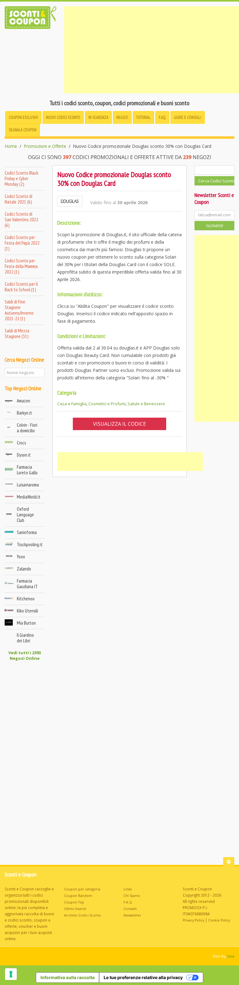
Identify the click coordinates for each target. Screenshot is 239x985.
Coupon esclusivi (23, 117)
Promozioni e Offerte (45, 146)
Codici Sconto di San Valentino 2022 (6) (21, 219)
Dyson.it (24, 455)
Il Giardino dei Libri (25, 638)
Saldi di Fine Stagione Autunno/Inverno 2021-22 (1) (19, 310)
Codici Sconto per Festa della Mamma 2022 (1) (21, 266)
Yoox (21, 557)
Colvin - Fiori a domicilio (27, 428)
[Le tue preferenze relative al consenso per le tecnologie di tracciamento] (11, 974)
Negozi (122, 117)
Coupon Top (74, 902)
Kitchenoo (26, 599)
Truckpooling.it (30, 544)
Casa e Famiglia (72, 403)
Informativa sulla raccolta (67, 977)
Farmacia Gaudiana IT (27, 583)
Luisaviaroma (28, 485)
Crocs (21, 443)
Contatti (130, 909)
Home (11, 146)
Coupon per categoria (82, 889)
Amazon (23, 401)
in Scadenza (98, 117)
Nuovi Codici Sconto (63, 117)
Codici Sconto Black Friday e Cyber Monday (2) (21, 178)
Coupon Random (78, 896)
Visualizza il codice (119, 423)
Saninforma (27, 532)
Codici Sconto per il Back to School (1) (21, 287)
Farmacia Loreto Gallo (27, 470)
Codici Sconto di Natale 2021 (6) (18, 199)
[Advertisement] (151, 49)
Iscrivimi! (214, 225)
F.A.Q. (162, 117)
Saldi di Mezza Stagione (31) (17, 333)
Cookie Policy (219, 920)
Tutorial (143, 117)
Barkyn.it (24, 413)
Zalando (24, 569)
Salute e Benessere (146, 403)
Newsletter (132, 915)
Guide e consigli (187, 117)
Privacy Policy (193, 920)
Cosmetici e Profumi (107, 403)
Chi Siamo (132, 896)
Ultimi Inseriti (75, 909)
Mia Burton (26, 623)
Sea (230, 956)
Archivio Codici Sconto (82, 915)
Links (128, 889)
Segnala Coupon (22, 130)
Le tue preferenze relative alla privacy (143, 977)
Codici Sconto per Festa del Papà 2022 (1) (22, 242)
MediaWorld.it (28, 497)
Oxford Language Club (25, 514)
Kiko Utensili (27, 611)
